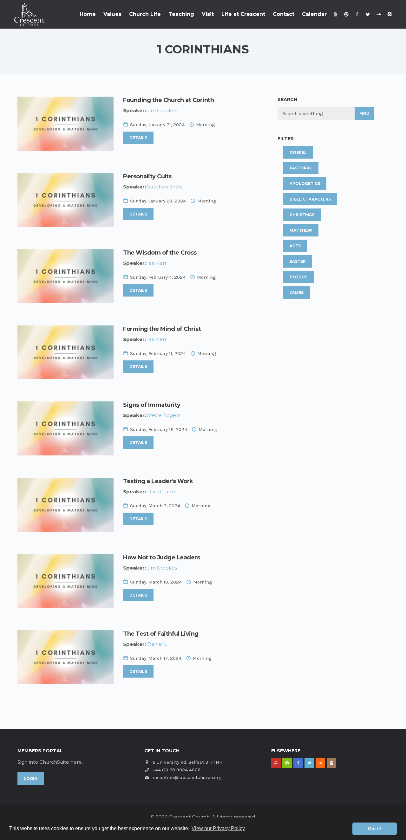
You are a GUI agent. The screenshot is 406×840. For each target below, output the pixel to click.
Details (138, 137)
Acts (295, 245)
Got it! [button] (375, 828)
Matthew (301, 230)
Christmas (302, 214)
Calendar (314, 14)
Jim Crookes (162, 110)
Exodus (298, 277)
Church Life (145, 14)
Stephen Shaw (164, 187)
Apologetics (305, 183)
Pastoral (301, 168)
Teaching (181, 14)
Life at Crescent (243, 14)
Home (88, 14)
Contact (283, 14)
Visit (208, 14)
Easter (298, 261)
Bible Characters (310, 199)
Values (112, 14)
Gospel (298, 152)
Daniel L (157, 644)
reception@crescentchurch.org (187, 777)
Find (364, 113)
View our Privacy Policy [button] (218, 828)
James (297, 292)
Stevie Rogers (163, 415)
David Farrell (162, 491)
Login (30, 778)
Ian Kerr (157, 263)
